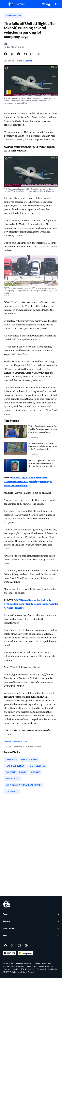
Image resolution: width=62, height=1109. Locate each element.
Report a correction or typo (15, 741)
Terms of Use (31, 966)
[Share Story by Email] (31, 53)
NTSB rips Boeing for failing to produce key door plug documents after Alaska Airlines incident (31, 603)
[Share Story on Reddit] (18, 53)
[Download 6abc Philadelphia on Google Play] (25, 953)
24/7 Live (20, 4)
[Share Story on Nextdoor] (25, 53)
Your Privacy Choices (23, 963)
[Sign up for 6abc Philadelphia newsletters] (26, 946)
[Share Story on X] (12, 53)
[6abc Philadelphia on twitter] (12, 946)
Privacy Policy (8, 963)
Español (28, 60)
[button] (4, 4)
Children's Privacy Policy (43, 963)
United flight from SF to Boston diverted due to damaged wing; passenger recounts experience (28, 481)
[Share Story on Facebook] (5, 53)
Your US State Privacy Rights (13, 966)
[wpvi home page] (6, 904)
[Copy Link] (38, 53)
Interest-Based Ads (46, 966)
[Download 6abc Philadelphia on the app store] (9, 953)
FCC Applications (27, 969)
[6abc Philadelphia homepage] (11, 4)
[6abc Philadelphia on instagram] (19, 946)
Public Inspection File (11, 969)
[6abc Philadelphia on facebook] (5, 946)
